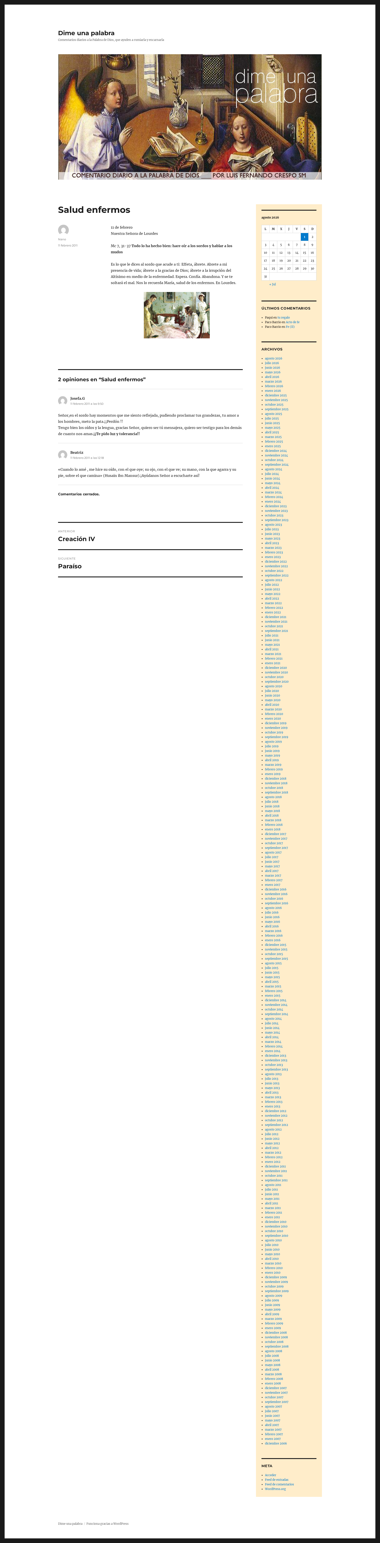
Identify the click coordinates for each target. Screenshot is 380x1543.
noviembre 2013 (276, 1060)
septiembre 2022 (277, 575)
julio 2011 (271, 1189)
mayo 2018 (272, 811)
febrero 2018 (274, 825)
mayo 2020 (272, 700)
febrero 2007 (274, 1434)
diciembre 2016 (276, 889)
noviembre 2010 (276, 1226)
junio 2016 (272, 917)
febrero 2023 (274, 552)
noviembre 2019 (276, 728)
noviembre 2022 (276, 566)
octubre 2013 (274, 1065)
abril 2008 (272, 1370)
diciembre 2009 (276, 1277)
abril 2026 (272, 377)
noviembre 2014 (276, 1005)
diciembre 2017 (275, 834)
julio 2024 (272, 474)
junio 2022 (272, 589)
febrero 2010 (274, 1268)
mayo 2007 (272, 1420)
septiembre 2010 (276, 1236)
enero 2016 (273, 940)
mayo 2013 (272, 1088)
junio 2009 (272, 1305)
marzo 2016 (273, 931)
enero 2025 (273, 446)
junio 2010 (272, 1249)
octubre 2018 (274, 788)
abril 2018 (272, 815)
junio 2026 (272, 368)
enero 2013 (272, 1106)
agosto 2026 (273, 358)
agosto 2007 (273, 1406)
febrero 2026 (274, 386)
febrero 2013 (273, 1102)
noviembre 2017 (276, 839)
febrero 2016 (274, 935)
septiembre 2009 (277, 1291)
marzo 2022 (273, 603)
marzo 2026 (273, 381)
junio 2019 (272, 751)
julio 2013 (271, 1079)
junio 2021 (272, 640)
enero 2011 (272, 1217)
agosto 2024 (273, 469)
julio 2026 (272, 363)
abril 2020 (272, 705)
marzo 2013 (273, 1097)
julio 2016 (272, 912)
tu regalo (284, 317)
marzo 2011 (273, 1208)
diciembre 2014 (275, 1000)
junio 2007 (272, 1416)
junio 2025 (272, 423)
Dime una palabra (86, 33)
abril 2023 (272, 543)
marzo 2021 (273, 654)
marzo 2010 (273, 1263)
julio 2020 (272, 691)
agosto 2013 (273, 1074)
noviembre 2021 (276, 622)
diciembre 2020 (276, 668)
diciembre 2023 (276, 506)
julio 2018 (271, 802)
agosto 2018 (273, 797)
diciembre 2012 (275, 1111)
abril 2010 (272, 1259)
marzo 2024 (273, 492)
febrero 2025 (274, 441)
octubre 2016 (274, 899)
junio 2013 (272, 1083)
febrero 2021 (274, 658)
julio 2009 (272, 1300)
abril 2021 (272, 649)
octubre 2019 (274, 732)
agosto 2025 (273, 414)
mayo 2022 (272, 594)
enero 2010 (272, 1273)
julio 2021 (271, 635)
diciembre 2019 (276, 723)
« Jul (272, 284)
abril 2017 (272, 871)
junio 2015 (272, 972)
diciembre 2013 (275, 1056)
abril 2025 (272, 432)
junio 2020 (272, 695)
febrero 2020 (274, 714)
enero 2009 (273, 1328)
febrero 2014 (274, 1046)
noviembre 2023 (276, 511)
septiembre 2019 (276, 737)
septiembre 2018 (276, 792)
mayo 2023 (272, 538)
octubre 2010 (274, 1231)
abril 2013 (271, 1092)
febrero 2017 (274, 880)
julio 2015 (271, 968)
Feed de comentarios (279, 1484)
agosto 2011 (273, 1185)
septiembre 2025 (277, 409)
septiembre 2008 (277, 1346)
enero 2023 (273, 557)
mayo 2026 (273, 372)
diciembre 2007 (276, 1388)
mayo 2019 (272, 755)
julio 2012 (271, 1134)
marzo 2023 (273, 548)
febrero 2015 (274, 991)
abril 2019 (272, 760)
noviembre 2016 (276, 894)
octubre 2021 (274, 626)
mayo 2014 (272, 1032)
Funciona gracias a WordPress (107, 1524)
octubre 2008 (274, 1342)
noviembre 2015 (276, 949)
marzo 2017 (273, 875)
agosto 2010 (273, 1240)
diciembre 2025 (276, 395)
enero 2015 (272, 996)
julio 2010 (271, 1245)
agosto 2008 (273, 1351)
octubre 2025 (274, 405)
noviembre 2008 (276, 1337)
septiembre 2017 (276, 848)
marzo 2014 (273, 1042)
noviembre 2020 (276, 672)
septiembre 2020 (277, 682)
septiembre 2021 (276, 631)
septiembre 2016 (276, 903)
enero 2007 (273, 1439)
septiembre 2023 (276, 520)
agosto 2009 (273, 1296)
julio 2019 (272, 746)
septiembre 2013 (276, 1069)
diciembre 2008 (276, 1333)
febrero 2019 (274, 769)
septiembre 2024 (277, 465)
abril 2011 (271, 1203)
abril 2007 (272, 1425)
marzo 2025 (273, 437)
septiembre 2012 (276, 1125)
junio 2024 (272, 478)
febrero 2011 (273, 1213)
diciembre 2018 (275, 779)
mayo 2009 (273, 1309)
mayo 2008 (272, 1365)
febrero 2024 (274, 497)
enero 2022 (273, 612)
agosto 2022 (273, 580)
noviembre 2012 (276, 1116)
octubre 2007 (274, 1397)
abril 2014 (272, 1037)
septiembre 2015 (276, 959)
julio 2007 (272, 1411)
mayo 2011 (272, 1199)
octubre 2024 (274, 460)
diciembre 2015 (275, 945)
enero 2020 (273, 718)
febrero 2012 (274, 1157)
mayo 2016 (272, 922)
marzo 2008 (273, 1374)
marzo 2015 (273, 986)
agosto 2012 (273, 1129)
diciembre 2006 (276, 1443)
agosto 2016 (273, 908)
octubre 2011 (274, 1176)
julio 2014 (271, 1023)
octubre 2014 (274, 1009)
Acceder (270, 1475)
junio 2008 (272, 1360)
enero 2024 (273, 501)
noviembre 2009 (276, 1282)
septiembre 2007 (277, 1402)
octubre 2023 (274, 515)
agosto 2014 (273, 1019)
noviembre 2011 (276, 1171)
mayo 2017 (272, 866)
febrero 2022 (274, 608)
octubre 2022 (274, 571)
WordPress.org (275, 1489)
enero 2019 (273, 774)
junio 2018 (272, 806)
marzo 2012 (273, 1153)
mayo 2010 (272, 1254)
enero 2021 (272, 663)
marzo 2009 (273, 1319)
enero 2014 (272, 1051)
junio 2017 (272, 862)
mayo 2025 (272, 428)
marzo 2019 (273, 765)
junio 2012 (272, 1139)
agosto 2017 (273, 852)
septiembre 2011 (276, 1180)
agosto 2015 (273, 963)
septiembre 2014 (276, 1014)
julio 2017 (271, 857)
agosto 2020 (273, 686)
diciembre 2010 (275, 1222)
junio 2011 (272, 1194)
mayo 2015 (272, 977)
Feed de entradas (277, 1480)
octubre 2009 (274, 1286)
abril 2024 (272, 488)
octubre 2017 (274, 843)
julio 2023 (272, 529)
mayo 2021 (272, 645)
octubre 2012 (274, 1120)
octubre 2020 (274, 677)
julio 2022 (272, 585)
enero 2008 (273, 1383)
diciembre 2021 (275, 617)
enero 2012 (272, 1162)
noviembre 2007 (276, 1393)
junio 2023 (272, 534)
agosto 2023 (273, 525)
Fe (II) (290, 327)
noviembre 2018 (276, 783)
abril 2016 (272, 926)
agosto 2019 (273, 742)
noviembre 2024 (276, 455)
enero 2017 (272, 885)
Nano (62, 239)
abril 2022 (272, 598)
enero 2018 (272, 829)
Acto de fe (293, 322)
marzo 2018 (273, 820)
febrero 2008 (274, 1379)
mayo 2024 (272, 483)
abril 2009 (272, 1314)
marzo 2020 (273, 709)
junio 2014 (272, 1028)
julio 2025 (272, 418)
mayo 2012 (272, 1143)
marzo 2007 (273, 1430)
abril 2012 (272, 1148)
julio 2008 (272, 1356)
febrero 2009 (274, 1323)
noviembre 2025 (276, 400)
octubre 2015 (274, 954)
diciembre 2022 (276, 562)
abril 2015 (272, 982)
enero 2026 (273, 391)
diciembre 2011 (275, 1166)
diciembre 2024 (276, 451)
